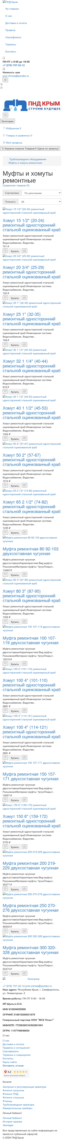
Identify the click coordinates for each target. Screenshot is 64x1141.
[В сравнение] (24, 250)
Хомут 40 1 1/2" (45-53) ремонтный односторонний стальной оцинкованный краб (32, 412)
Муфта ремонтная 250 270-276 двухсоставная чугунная (30, 907)
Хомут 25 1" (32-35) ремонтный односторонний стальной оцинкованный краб (32, 318)
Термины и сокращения (17, 1054)
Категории (8, 121)
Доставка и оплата (16, 23)
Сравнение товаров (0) (16, 185)
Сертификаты (13, 37)
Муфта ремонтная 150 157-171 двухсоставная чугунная (30, 776)
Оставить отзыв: (13, 1065)
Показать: (10, 201)
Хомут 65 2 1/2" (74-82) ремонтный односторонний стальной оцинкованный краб (32, 506)
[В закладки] (5, 250)
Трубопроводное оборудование (27, 159)
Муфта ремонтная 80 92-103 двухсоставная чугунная (30, 550)
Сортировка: (12, 193)
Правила (10, 30)
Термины (10, 44)
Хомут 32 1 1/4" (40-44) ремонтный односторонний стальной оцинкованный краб (32, 365)
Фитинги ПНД (10, 1094)
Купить (15, 251)
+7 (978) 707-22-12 (14, 986)
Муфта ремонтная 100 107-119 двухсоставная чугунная (30, 640)
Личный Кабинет (12, 1118)
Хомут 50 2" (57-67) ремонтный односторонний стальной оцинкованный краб (32, 459)
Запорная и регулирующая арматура (24, 1086)
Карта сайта (10, 1062)
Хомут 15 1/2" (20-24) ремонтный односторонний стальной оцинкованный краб (32, 225)
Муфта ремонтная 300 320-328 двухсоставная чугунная (30, 949)
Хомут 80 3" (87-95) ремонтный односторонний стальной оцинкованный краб (32, 595)
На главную (12, 8)
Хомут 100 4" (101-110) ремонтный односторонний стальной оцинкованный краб (32, 685)
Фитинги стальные (13, 1097)
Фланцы (7, 1101)
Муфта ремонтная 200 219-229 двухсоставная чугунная (30, 865)
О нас (8, 15)
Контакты (10, 51)
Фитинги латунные (13, 1090)
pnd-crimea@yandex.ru (16, 76)
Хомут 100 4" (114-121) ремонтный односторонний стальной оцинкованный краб (32, 731)
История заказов (12, 1121)
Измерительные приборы (17, 1108)
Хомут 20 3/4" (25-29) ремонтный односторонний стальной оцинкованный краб (32, 272)
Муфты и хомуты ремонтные (25, 162)
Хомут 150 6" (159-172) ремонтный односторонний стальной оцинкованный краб (32, 821)
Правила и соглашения (16, 1047)
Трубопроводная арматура (18, 1104)
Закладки (8, 1125)
